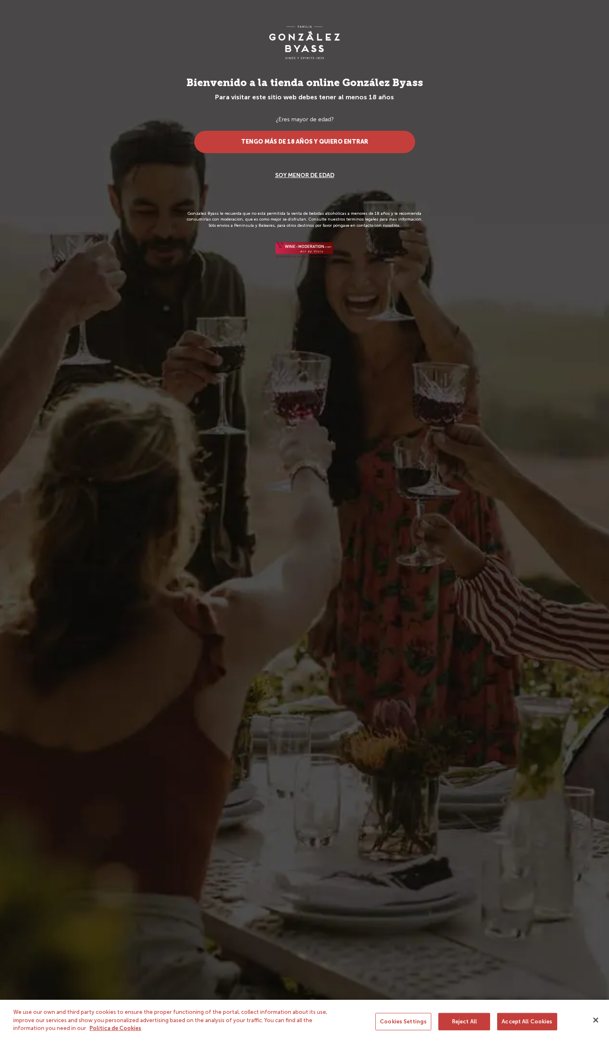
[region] (304, 1021)
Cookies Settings (403, 1021)
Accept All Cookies (527, 1021)
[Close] (596, 1020)
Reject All (464, 1021)
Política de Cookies (115, 1028)
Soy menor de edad (304, 175)
